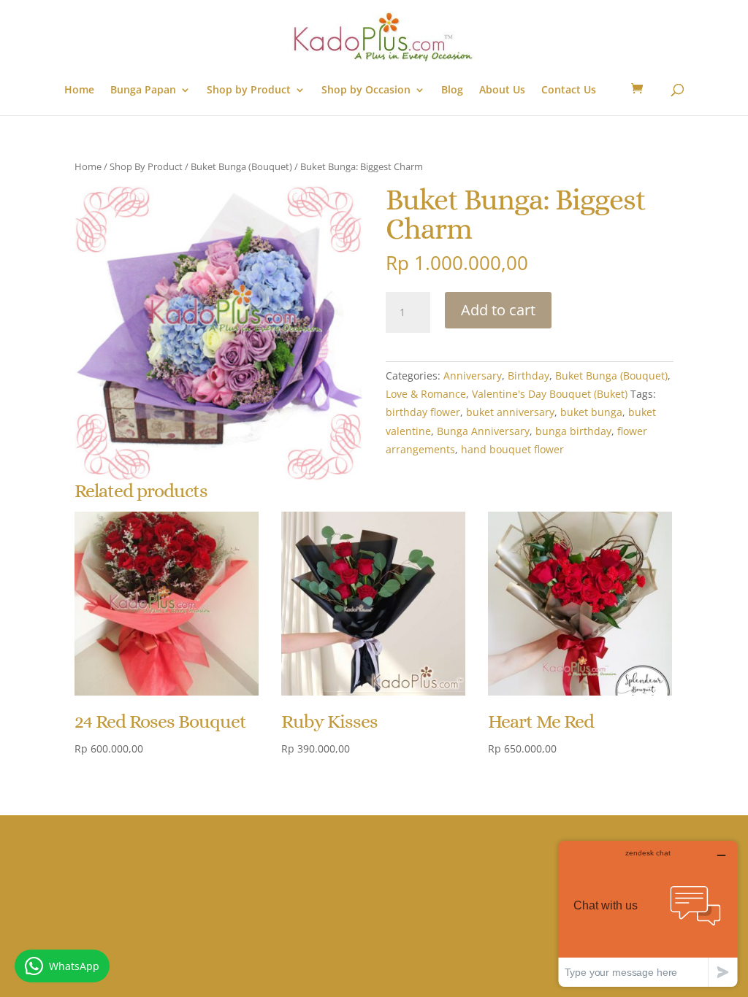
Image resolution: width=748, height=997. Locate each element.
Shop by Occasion (366, 90)
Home (79, 90)
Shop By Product (146, 166)
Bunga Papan (143, 90)
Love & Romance (426, 394)
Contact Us (568, 90)
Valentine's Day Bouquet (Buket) (549, 394)
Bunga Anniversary (483, 431)
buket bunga (591, 412)
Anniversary (472, 375)
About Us (502, 90)
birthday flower (423, 412)
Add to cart (498, 310)
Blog (452, 90)
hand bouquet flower (512, 449)
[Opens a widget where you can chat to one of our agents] (648, 913)
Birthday (528, 375)
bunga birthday (573, 431)
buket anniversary (510, 412)
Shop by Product (249, 90)
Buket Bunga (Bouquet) (241, 166)
